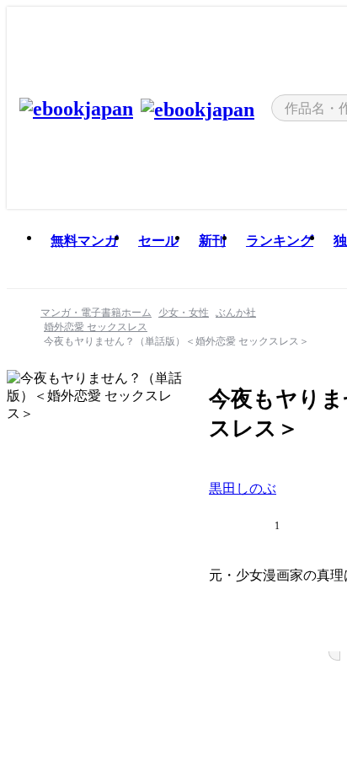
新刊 (212, 240)
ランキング (279, 240)
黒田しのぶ (242, 488)
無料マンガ (84, 240)
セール (158, 240)
